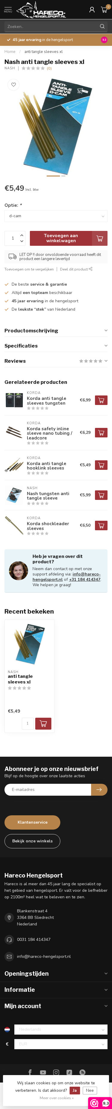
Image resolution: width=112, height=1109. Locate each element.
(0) (49, 68)
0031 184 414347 (33, 939)
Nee (90, 1090)
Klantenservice (32, 822)
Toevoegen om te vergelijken (29, 269)
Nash (9, 68)
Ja (75, 1090)
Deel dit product (74, 269)
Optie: (13, 205)
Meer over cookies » (57, 1097)
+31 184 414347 (84, 579)
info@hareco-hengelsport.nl (44, 956)
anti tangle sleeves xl (43, 51)
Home (10, 51)
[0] (104, 9)
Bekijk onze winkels (32, 841)
